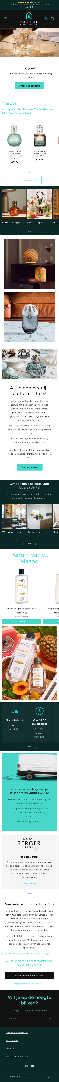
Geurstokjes (35, 222)
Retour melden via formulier (29, 983)
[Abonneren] (50, 1018)
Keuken (32, 532)
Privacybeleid (12, 1040)
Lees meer (27, 883)
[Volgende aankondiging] (54, 5)
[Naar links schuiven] (23, 173)
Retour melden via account (29, 975)
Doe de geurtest (29, 467)
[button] (6, 19)
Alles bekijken (29, 180)
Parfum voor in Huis (25, 1077)
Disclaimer (11, 1048)
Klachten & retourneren (17, 1056)
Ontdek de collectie (29, 85)
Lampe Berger (11, 222)
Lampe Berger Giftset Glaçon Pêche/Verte (39, 153)
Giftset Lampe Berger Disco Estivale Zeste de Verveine (14, 154)
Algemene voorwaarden (17, 1032)
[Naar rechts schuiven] (36, 173)
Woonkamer (10, 532)
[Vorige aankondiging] (5, 5)
